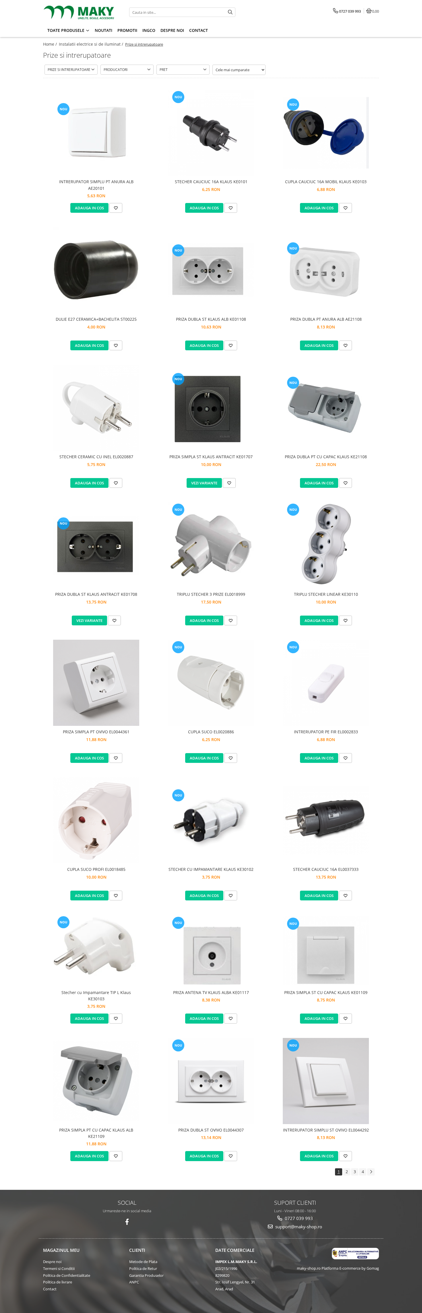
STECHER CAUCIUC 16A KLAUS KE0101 (211, 181)
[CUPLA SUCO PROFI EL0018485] (96, 820)
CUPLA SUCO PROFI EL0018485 (96, 869)
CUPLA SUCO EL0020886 (211, 731)
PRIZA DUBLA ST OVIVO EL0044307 (211, 1130)
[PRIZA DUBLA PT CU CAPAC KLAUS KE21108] (326, 407)
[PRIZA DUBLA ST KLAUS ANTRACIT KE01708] (96, 545)
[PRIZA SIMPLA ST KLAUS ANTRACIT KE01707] (211, 408)
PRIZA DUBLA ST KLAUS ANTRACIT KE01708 (96, 594)
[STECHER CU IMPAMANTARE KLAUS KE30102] (211, 820)
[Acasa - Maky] (79, 12)
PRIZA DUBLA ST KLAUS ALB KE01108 (211, 319)
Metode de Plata (143, 1261)
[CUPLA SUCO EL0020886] (211, 683)
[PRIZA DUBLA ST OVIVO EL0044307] (211, 1081)
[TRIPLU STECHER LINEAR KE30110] (326, 545)
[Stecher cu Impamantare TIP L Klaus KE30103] (96, 950)
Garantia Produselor (146, 1275)
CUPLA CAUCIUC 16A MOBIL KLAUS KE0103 (326, 181)
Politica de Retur (143, 1268)
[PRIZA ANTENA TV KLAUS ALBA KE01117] (211, 950)
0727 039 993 (298, 1218)
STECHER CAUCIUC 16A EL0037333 (326, 869)
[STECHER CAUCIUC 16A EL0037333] (326, 820)
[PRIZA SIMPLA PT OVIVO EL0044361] (96, 683)
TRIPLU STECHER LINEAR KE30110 (326, 594)
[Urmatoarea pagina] (371, 1171)
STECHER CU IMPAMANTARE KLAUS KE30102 (211, 869)
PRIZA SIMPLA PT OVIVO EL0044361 (96, 731)
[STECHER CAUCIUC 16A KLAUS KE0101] (211, 133)
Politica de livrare (57, 1282)
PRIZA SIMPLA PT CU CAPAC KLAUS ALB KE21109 (96, 1133)
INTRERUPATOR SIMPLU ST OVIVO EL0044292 (326, 1130)
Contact (50, 1288)
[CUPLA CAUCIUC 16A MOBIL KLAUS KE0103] (326, 133)
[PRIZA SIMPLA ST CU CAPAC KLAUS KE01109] (326, 950)
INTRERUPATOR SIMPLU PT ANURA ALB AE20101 (96, 185)
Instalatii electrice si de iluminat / (91, 44)
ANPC (134, 1282)
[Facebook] (127, 1222)
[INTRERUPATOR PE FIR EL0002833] (326, 683)
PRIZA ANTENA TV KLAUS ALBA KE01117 (211, 992)
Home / (50, 44)
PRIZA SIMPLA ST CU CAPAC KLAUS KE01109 (325, 992)
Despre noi (52, 1261)
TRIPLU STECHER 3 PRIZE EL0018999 (211, 594)
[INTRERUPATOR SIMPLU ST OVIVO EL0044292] (326, 1081)
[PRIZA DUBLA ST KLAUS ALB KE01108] (211, 270)
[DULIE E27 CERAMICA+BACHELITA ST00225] (96, 270)
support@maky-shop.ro (298, 1226)
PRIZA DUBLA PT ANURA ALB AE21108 (326, 319)
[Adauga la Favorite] (115, 208)
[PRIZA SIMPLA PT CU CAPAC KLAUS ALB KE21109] (96, 1081)
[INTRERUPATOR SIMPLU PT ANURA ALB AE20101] (96, 133)
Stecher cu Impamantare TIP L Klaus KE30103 (96, 995)
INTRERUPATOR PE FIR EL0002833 (326, 731)
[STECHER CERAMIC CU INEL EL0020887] (96, 408)
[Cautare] (230, 12)
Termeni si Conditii (59, 1268)
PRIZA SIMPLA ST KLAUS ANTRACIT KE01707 (211, 456)
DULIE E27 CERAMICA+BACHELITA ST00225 (96, 319)
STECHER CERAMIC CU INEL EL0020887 (96, 456)
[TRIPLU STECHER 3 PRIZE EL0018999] (211, 545)
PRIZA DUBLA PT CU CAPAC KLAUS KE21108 (326, 456)
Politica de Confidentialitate (66, 1275)
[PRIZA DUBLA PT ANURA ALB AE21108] (326, 270)
